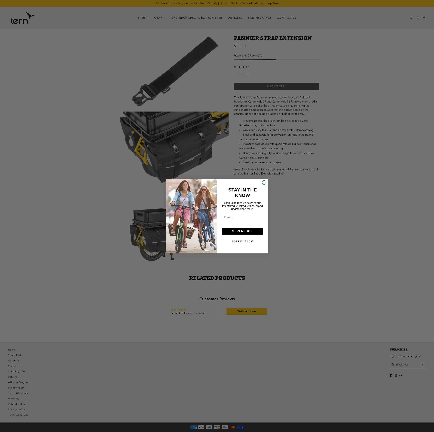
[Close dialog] (264, 182)
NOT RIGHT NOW (242, 241)
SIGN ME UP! (242, 231)
